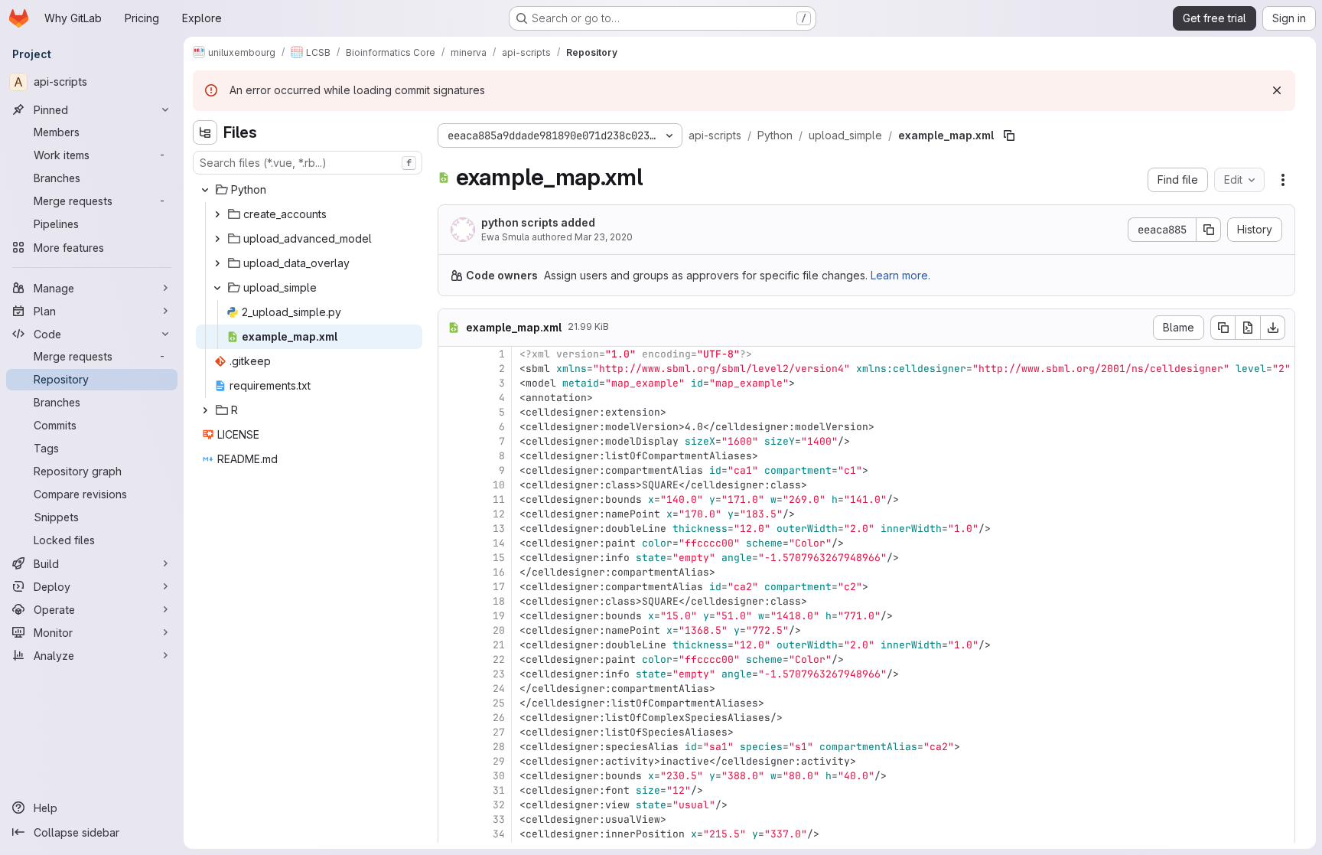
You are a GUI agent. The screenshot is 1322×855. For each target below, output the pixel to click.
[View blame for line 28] (451, 746)
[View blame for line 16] (451, 572)
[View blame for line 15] (451, 557)
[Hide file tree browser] (205, 132)
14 (499, 543)
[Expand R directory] (205, 410)
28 (499, 746)
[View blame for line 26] (451, 717)
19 (499, 615)
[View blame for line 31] (451, 790)
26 (499, 717)
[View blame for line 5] (451, 412)
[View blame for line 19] (451, 616)
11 (499, 499)
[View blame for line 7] (451, 441)
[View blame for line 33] (451, 819)
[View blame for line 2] (451, 368)
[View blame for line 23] (451, 674)
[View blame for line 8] (451, 456)
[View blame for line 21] (451, 645)
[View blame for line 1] (451, 354)
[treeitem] (309, 190)
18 (499, 601)
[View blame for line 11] (451, 499)
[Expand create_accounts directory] (217, 214)
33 (499, 819)
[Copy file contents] (1222, 327)
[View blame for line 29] (451, 761)
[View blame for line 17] (451, 586)
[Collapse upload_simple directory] (217, 288)
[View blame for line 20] (451, 630)
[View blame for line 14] (451, 543)
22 (499, 659)
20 (499, 630)
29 (499, 761)
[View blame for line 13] (451, 528)
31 (499, 790)
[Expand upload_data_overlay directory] (217, 263)
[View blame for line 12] (451, 514)
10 (499, 484)
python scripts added (538, 222)
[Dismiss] (1277, 90)
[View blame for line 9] (451, 470)
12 (499, 514)
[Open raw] (1248, 327)
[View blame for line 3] (451, 383)
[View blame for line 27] (451, 732)
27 (499, 732)
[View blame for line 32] (451, 805)
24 (499, 688)
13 (499, 528)
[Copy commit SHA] (1209, 229)
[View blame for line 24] (451, 688)
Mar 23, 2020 (604, 237)
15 (499, 557)
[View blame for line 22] (451, 659)
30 (499, 775)
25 (499, 703)
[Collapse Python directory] (205, 190)
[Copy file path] (1009, 135)
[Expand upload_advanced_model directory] (217, 239)
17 (499, 586)
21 (499, 644)
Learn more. (900, 275)
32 (499, 804)
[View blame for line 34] (451, 834)
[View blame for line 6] (451, 426)
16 (499, 572)
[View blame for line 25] (451, 703)
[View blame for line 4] (451, 397)
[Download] (1273, 327)
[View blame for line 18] (451, 601)
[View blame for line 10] (451, 485)
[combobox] (307, 163)
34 (499, 833)
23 (499, 673)
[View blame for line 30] (451, 776)
